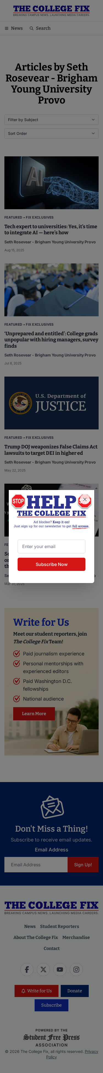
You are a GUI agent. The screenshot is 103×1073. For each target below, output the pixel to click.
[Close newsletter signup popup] (85, 499)
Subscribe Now (52, 564)
